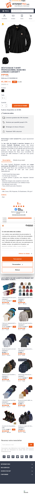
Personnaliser (16, 264)
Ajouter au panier (20, 106)
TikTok (31, 456)
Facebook (4, 456)
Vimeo (17, 456)
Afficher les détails (24, 253)
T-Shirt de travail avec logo (9, 400)
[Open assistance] (26, 492)
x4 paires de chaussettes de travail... (11, 426)
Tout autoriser (17, 259)
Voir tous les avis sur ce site (18, 214)
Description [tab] (6, 160)
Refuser (17, 270)
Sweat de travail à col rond (9, 349)
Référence (4, 78)
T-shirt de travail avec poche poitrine (11, 297)
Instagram (22, 456)
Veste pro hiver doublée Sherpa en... (11, 374)
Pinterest (13, 456)
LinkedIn (26, 456)
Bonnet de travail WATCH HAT (25, 297)
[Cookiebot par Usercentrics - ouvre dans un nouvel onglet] (25, 226)
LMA (3, 427)
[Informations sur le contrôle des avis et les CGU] (26, 212)
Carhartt (5, 299)
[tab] (19, 160)
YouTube (8, 456)
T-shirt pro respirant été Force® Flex (11, 323)
